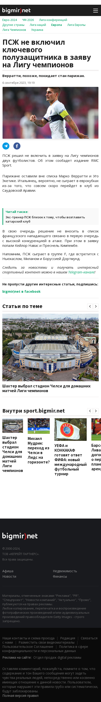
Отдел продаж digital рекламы (57, 657)
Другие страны (13, 25)
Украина (37, 30)
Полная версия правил (20, 695)
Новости (9, 576)
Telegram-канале (81, 272)
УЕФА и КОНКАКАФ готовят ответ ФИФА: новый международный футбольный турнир (70, 459)
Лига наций (38, 25)
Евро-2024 (9, 20)
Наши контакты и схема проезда (28, 638)
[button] (90, 306)
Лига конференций (53, 20)
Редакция (67, 638)
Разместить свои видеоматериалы (46, 642)
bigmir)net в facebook (21, 291)
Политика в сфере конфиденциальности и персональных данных (45, 648)
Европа (56, 25)
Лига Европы (76, 25)
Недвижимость (65, 571)
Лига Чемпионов (14, 30)
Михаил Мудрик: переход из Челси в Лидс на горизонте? (39, 450)
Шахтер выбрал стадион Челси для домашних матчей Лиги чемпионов (46, 388)
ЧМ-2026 (28, 20)
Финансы (60, 576)
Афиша (7, 571)
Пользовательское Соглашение (27, 646)
